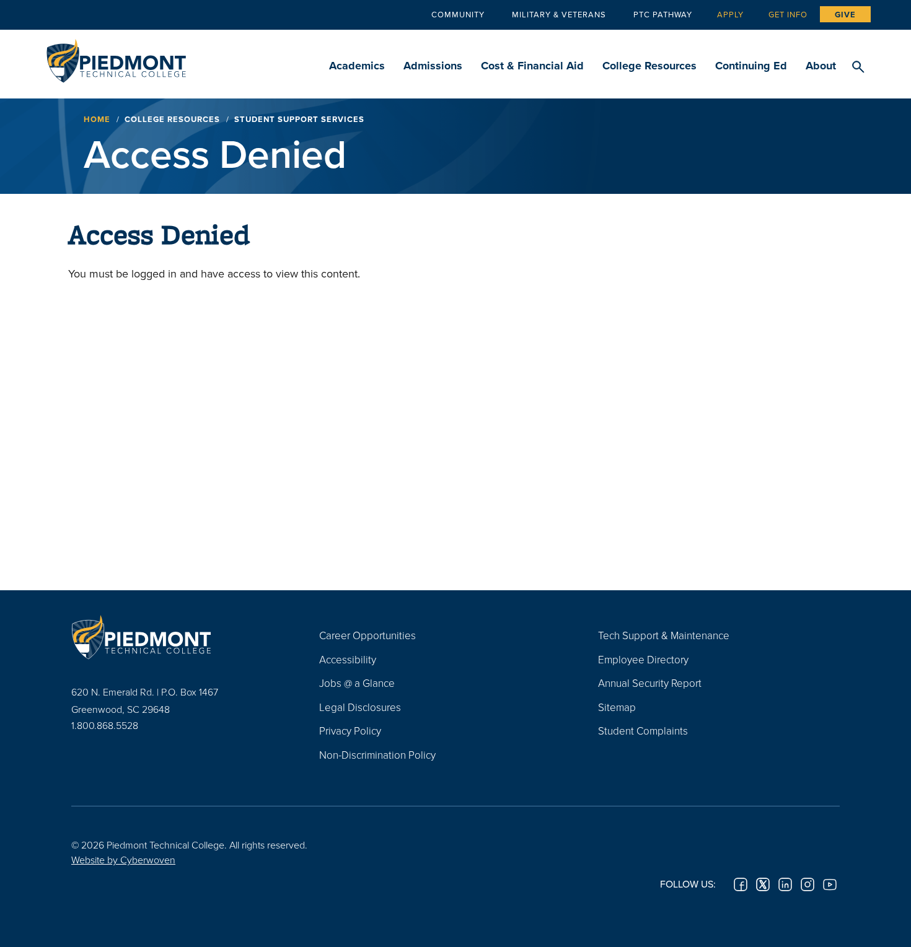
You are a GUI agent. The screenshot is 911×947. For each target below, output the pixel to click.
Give (845, 14)
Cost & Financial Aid (532, 66)
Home (97, 119)
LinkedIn (785, 884)
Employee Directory (643, 659)
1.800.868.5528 (104, 725)
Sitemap (617, 707)
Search (858, 67)
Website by (123, 859)
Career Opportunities (367, 635)
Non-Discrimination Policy (377, 755)
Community (458, 14)
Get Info (788, 14)
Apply (730, 14)
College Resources (649, 66)
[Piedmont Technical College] (176, 636)
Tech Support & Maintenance (663, 635)
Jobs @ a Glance (357, 683)
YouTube (830, 884)
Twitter (763, 884)
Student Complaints (643, 730)
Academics (357, 66)
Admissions (432, 66)
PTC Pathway (662, 14)
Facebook (740, 884)
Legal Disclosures (360, 707)
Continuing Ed (751, 66)
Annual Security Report (650, 683)
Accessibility (347, 659)
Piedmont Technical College (116, 57)
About (821, 66)
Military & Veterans (559, 14)
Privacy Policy (350, 730)
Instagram (807, 884)
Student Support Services (299, 119)
